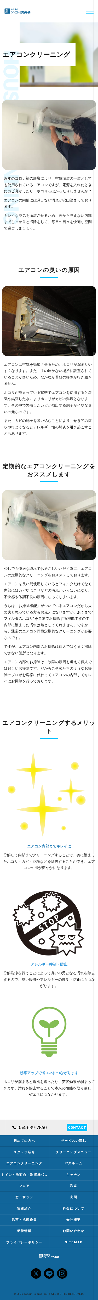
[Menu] (89, 11)
